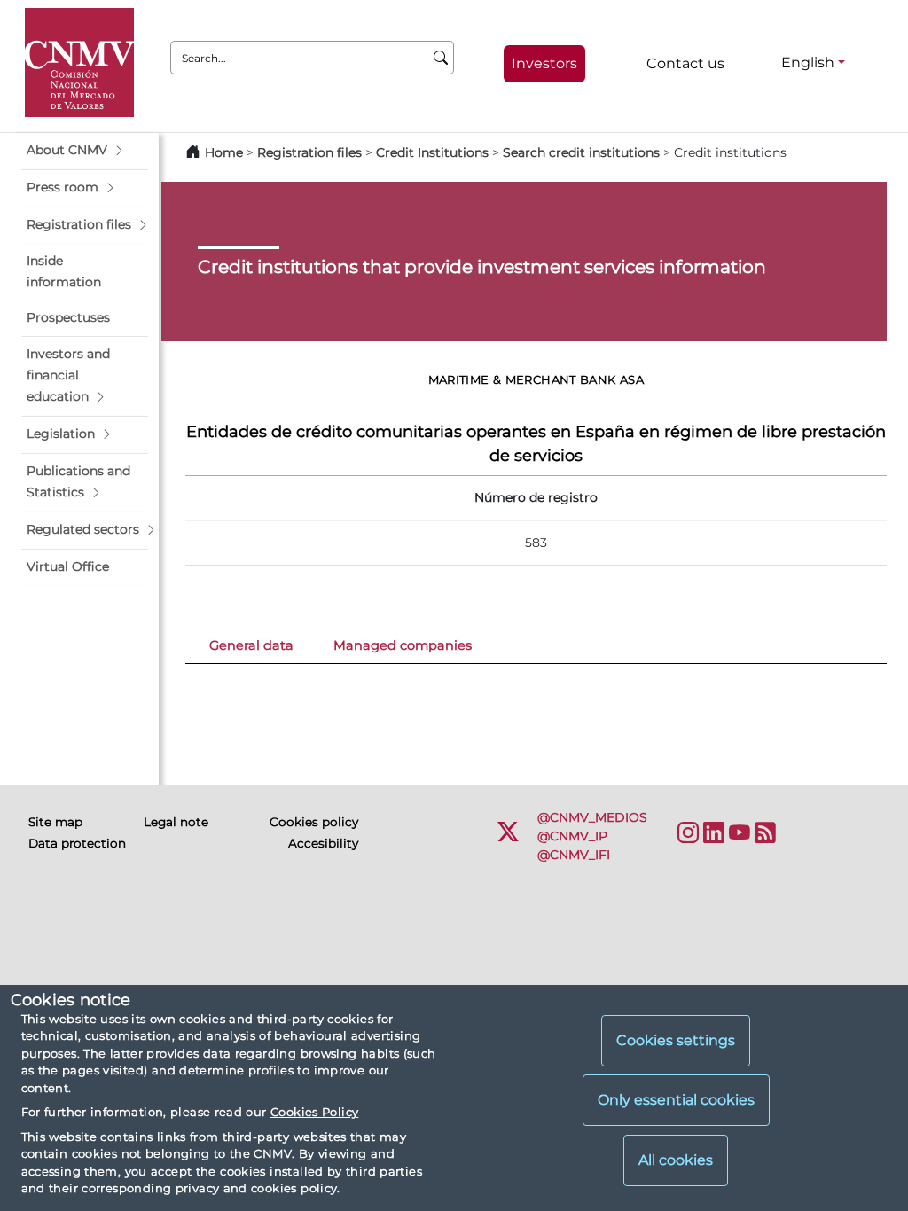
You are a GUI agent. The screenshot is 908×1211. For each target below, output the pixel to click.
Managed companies (402, 645)
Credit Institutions (432, 152)
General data (251, 645)
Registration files (309, 152)
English (807, 62)
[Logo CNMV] (79, 62)
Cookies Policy (314, 1112)
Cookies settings (675, 1040)
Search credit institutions (581, 152)
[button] (84, 150)
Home (224, 152)
